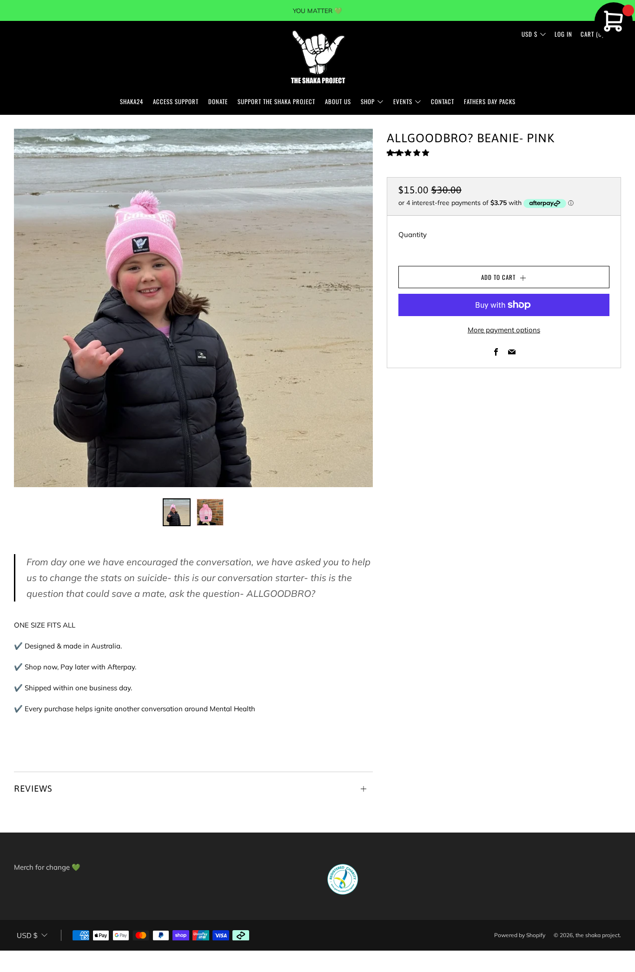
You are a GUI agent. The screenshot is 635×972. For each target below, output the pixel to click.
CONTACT (442, 101)
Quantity (412, 234)
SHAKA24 (131, 101)
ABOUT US (338, 101)
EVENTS (402, 101)
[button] (409, 152)
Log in (563, 34)
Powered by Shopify (519, 935)
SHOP (368, 101)
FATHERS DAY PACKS (490, 101)
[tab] (177, 512)
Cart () (592, 34)
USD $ (529, 34)
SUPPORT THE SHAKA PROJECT (276, 101)
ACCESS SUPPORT (175, 101)
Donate (218, 101)
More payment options (504, 329)
